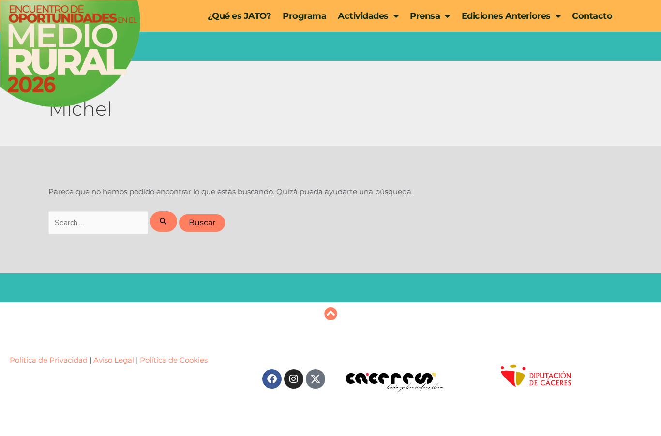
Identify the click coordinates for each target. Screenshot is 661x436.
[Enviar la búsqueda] (163, 221)
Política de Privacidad (50, 359)
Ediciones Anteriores (506, 16)
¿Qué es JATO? (239, 16)
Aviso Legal (113, 359)
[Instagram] (293, 379)
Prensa (425, 16)
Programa (304, 16)
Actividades (363, 16)
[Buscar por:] (113, 222)
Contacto (592, 16)
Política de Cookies (174, 359)
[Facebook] (272, 379)
